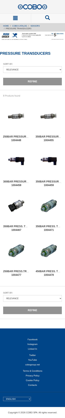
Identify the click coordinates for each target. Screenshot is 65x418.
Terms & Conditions (32, 371)
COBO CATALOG (19, 26)
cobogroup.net (32, 364)
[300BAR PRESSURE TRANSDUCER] (16, 164)
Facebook (33, 339)
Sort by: (8, 64)
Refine (32, 81)
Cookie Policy (32, 380)
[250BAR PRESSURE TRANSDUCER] (16, 119)
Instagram (32, 344)
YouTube (32, 360)
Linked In (32, 349)
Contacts (32, 385)
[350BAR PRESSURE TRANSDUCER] (48, 119)
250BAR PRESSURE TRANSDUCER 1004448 (25, 138)
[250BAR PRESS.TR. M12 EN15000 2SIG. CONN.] (16, 254)
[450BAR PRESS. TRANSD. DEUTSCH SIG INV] (49, 254)
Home (6, 26)
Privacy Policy (32, 375)
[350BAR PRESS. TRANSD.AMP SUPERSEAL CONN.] (16, 209)
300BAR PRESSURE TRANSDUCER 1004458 (25, 183)
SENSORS (35, 26)
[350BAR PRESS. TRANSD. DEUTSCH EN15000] (49, 209)
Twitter (32, 355)
